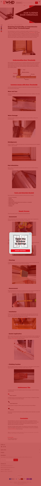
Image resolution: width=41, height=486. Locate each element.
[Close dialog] (30, 234)
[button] (20, 243)
